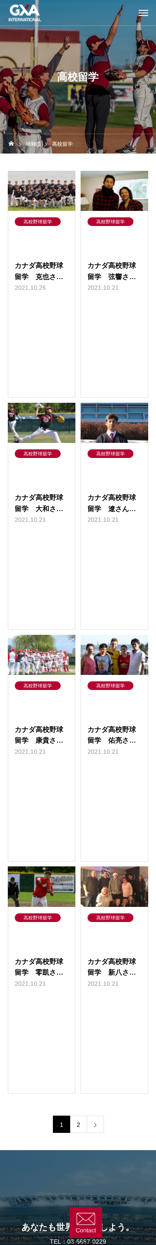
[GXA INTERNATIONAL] (25, 12)
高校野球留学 (37, 221)
